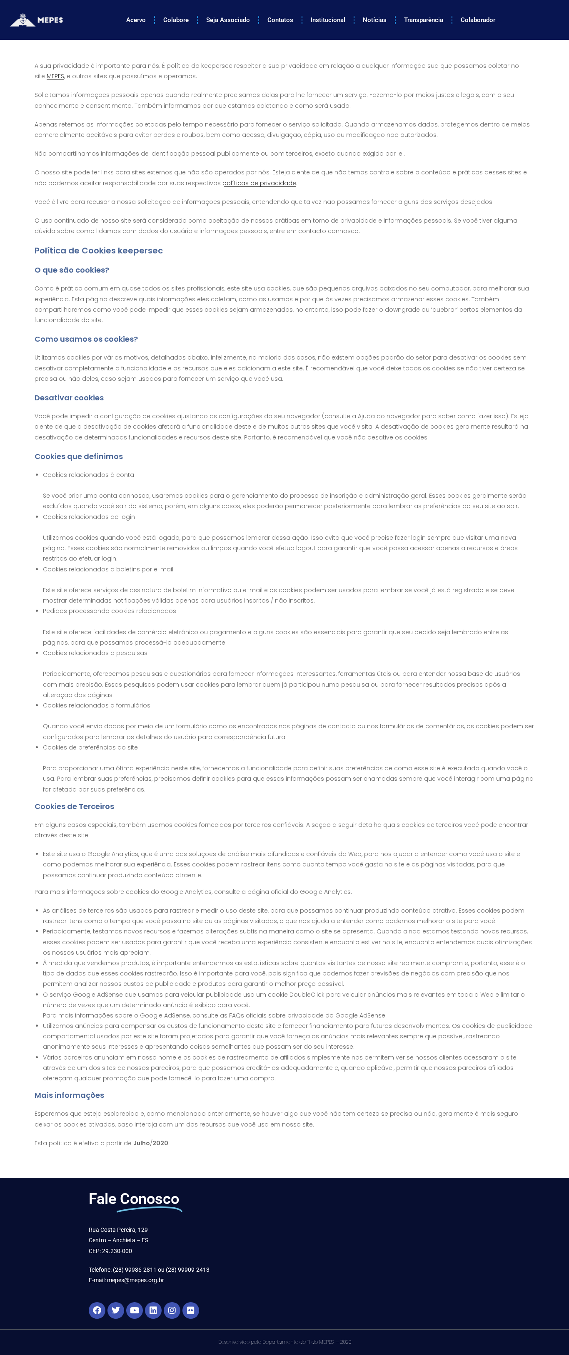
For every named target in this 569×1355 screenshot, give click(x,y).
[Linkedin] (153, 1310)
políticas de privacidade (259, 183)
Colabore (176, 20)
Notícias (375, 20)
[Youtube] (134, 1310)
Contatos (280, 20)
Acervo (136, 20)
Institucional (328, 20)
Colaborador (478, 20)
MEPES (55, 76)
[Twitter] (115, 1310)
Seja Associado (228, 20)
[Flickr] (190, 1310)
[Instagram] (172, 1310)
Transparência (423, 20)
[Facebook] (97, 1310)
